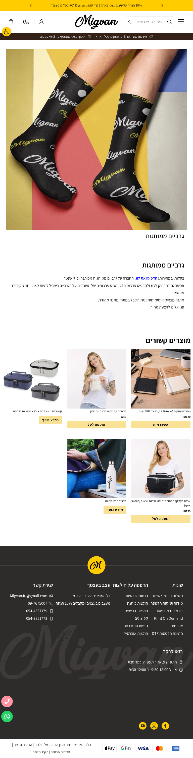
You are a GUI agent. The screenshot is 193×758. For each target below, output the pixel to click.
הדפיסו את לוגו (145, 278)
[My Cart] (11, 21)
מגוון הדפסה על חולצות (49, 744)
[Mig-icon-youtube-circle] (143, 726)
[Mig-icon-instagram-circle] (154, 726)
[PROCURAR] (129, 22)
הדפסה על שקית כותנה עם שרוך (107, 411)
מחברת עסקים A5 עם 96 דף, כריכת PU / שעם (164, 411)
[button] (162, 6)
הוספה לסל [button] (96, 424)
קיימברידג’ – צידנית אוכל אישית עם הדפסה (37, 411)
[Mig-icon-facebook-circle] (165, 726)
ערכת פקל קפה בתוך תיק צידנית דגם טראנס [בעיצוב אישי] (160, 503)
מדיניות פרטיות (60, 752)
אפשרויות (161, 424)
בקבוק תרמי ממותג (115, 501)
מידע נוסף (50, 420)
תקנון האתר (40, 752)
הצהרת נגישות (23, 744)
